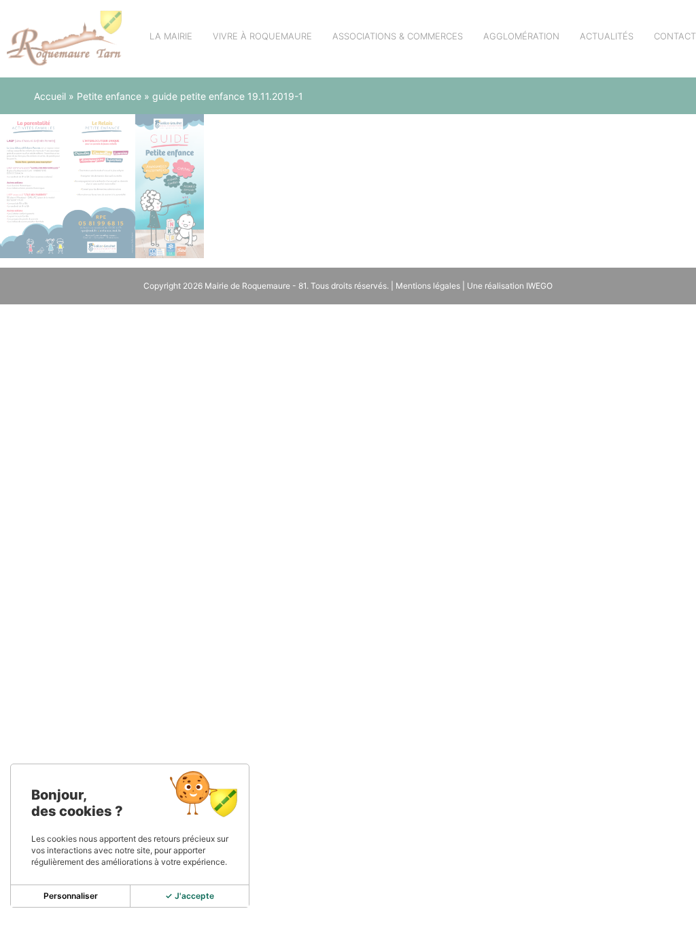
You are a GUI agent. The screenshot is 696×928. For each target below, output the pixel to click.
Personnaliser (71, 896)
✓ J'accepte (189, 896)
